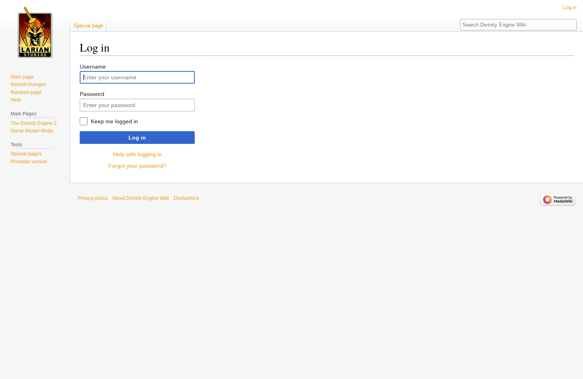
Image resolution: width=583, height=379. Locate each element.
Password (92, 94)
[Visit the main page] (35, 31)
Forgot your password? (137, 166)
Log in (137, 137)
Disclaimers (186, 198)
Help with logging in (137, 154)
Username (93, 66)
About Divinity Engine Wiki (140, 198)
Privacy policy (92, 198)
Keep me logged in (114, 121)
